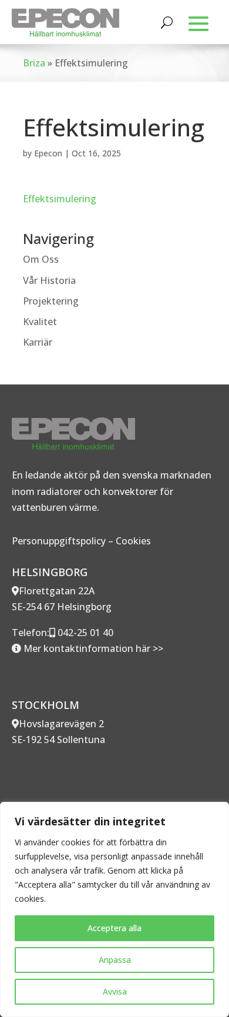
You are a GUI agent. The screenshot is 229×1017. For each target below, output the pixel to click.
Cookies (133, 540)
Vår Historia (49, 280)
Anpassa (115, 959)
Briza (34, 62)
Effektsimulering (59, 198)
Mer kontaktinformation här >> (92, 648)
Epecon (48, 153)
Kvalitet (40, 321)
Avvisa (115, 991)
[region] (114, 909)
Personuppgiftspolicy (59, 540)
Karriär (37, 342)
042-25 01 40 (84, 632)
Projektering (51, 301)
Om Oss (41, 259)
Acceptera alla (114, 928)
